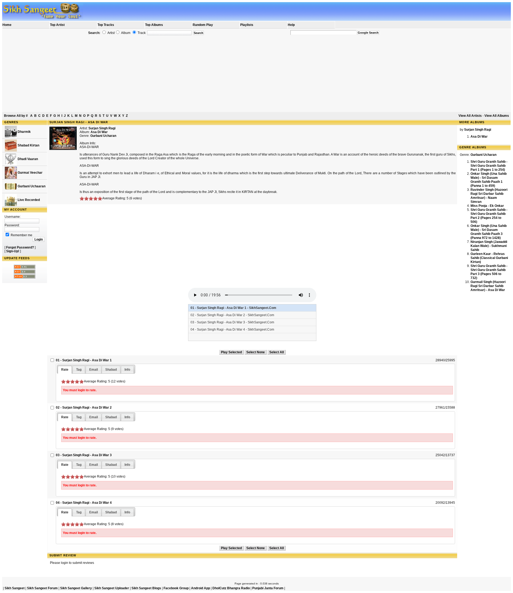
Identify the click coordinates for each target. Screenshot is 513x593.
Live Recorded (28, 200)
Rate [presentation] (64, 369)
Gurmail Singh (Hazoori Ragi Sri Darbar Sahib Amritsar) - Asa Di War (488, 286)
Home (6, 25)
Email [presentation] (93, 369)
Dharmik (24, 132)
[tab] (65, 370)
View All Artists (470, 116)
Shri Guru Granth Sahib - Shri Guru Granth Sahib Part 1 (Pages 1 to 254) (489, 166)
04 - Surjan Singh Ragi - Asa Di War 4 (84, 503)
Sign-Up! (12, 251)
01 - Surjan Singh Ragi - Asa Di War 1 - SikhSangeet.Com (233, 308)
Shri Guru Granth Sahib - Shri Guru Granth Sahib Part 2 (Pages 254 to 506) (489, 216)
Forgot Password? (20, 247)
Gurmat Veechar (29, 173)
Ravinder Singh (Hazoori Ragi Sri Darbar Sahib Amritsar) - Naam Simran (489, 196)
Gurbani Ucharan (103, 136)
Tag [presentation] (78, 369)
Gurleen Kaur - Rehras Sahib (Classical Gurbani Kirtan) (489, 258)
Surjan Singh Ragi (101, 128)
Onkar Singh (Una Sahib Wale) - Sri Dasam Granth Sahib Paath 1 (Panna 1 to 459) (489, 180)
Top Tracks (106, 25)
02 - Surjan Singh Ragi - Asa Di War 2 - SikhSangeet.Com (232, 315)
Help (291, 25)
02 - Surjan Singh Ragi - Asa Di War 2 (84, 407)
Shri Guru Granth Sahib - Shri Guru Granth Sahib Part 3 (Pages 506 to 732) (489, 272)
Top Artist (57, 25)
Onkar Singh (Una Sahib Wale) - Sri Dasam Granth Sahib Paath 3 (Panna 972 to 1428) (489, 232)
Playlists (246, 25)
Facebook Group (176, 588)
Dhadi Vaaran (27, 159)
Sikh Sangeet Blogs (146, 588)
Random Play (203, 25)
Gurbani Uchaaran (31, 186)
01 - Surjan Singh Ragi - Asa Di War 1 (84, 360)
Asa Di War (479, 136)
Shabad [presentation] (111, 369)
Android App (200, 588)
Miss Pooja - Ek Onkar (487, 206)
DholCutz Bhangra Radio (231, 588)
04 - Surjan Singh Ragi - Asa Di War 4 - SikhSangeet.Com (232, 329)
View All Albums (496, 116)
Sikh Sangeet (15, 588)
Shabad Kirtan (28, 145)
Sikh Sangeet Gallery (76, 588)
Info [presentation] (127, 369)
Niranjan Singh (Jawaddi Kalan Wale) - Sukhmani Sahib (489, 246)
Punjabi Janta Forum (267, 588)
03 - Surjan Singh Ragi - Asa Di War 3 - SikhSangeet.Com (232, 322)
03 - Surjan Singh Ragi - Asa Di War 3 (84, 455)
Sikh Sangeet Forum (42, 588)
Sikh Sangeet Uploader (111, 588)
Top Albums (154, 25)
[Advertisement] (256, 73)
